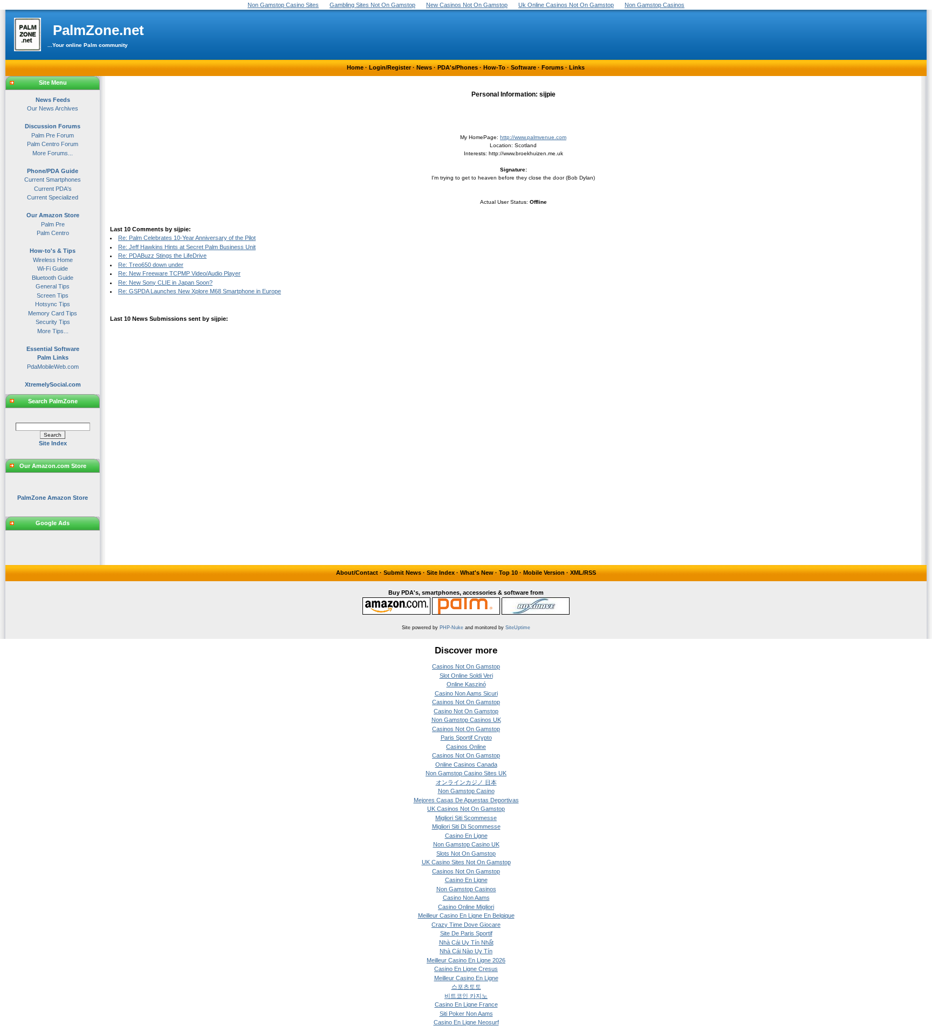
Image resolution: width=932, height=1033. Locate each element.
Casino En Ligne (466, 835)
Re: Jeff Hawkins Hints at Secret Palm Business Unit (187, 247)
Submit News (402, 572)
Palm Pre (53, 224)
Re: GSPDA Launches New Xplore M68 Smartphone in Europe (199, 291)
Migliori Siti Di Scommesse (466, 826)
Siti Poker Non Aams (466, 1013)
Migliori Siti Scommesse (466, 818)
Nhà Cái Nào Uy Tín (466, 951)
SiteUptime (517, 627)
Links (577, 67)
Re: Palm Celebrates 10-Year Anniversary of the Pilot (187, 238)
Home (355, 67)
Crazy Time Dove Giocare (466, 924)
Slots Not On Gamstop (466, 853)
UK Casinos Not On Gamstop (466, 808)
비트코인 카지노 (466, 996)
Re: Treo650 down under (150, 264)
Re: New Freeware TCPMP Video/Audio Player (179, 273)
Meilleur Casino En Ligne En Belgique (466, 915)
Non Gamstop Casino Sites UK (466, 773)
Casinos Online (466, 746)
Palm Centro (53, 233)
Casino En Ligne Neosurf (466, 1022)
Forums (553, 67)
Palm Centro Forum (52, 144)
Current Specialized (52, 197)
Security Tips (53, 322)
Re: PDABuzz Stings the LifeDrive (162, 255)
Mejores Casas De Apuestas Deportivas (466, 800)
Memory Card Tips (52, 313)
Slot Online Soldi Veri (466, 675)
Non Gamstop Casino (466, 791)
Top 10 (508, 572)
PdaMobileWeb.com (53, 366)
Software (523, 67)
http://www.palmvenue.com (533, 137)
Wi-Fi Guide (52, 268)
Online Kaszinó (466, 684)
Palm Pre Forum (52, 135)
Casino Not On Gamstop (466, 711)
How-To (494, 67)
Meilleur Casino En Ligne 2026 (466, 960)
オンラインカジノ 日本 (466, 782)
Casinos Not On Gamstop (466, 666)
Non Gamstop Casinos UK (466, 720)
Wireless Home (53, 260)
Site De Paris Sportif (466, 933)
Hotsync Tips (52, 304)
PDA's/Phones (457, 67)
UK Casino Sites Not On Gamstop (466, 862)
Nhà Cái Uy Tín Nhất (466, 942)
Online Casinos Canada (466, 764)
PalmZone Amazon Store (52, 497)
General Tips (53, 286)
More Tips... (52, 331)
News (424, 67)
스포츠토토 (466, 986)
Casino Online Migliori (466, 907)
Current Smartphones (52, 179)
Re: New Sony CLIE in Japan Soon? (165, 282)
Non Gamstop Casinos (466, 889)
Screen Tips (52, 295)
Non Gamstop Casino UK (466, 844)
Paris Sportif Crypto (466, 737)
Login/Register (390, 67)
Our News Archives (52, 108)
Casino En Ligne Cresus (466, 969)
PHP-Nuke (451, 627)
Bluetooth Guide (52, 277)
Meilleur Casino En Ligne (466, 978)
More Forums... (52, 153)
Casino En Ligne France (466, 1004)
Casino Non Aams (466, 897)
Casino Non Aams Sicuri (466, 693)
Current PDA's (53, 188)
